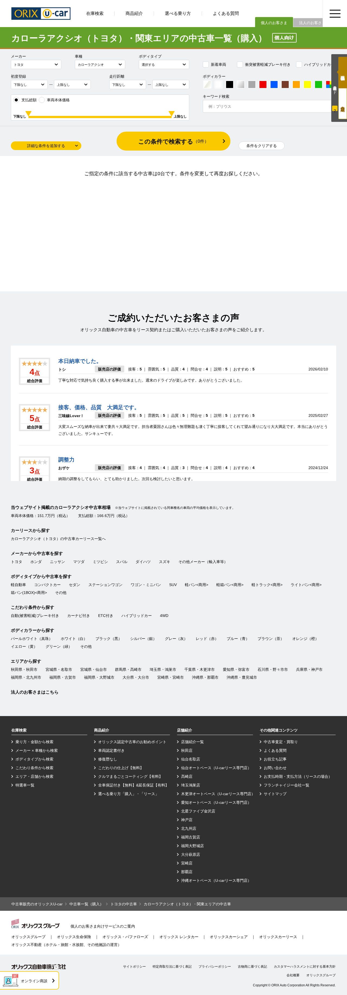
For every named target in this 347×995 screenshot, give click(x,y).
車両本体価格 (58, 100)
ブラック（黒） (108, 638)
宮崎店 (186, 863)
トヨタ (16, 562)
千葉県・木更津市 (199, 669)
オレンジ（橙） (305, 638)
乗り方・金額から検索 (34, 742)
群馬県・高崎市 (128, 669)
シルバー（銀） (143, 638)
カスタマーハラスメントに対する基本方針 (305, 966)
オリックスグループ (28, 937)
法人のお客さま (312, 23)
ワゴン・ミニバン (146, 585)
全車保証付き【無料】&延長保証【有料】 (133, 785)
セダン (74, 585)
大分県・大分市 (136, 677)
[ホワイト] (218, 84)
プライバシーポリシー (214, 966)
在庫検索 (95, 13)
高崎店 (186, 776)
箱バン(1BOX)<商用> (29, 592)
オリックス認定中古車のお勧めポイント (132, 742)
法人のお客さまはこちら (35, 692)
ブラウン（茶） (271, 638)
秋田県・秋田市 (24, 669)
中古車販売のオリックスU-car (37, 904)
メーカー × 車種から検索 (36, 750)
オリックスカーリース (278, 937)
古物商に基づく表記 (252, 966)
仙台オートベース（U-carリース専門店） (216, 768)
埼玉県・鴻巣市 (163, 669)
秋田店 (186, 750)
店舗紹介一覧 (192, 742)
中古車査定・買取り (281, 742)
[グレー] (251, 84)
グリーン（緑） (59, 646)
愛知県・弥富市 (236, 669)
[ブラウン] (285, 84)
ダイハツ (143, 562)
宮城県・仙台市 (93, 669)
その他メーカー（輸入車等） (203, 562)
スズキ (164, 562)
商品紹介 (134, 13)
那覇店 (186, 872)
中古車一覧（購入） (86, 904)
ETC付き (105, 615)
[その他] (329, 84)
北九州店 (188, 828)
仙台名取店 (190, 759)
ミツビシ (100, 562)
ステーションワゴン (105, 585)
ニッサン (57, 562)
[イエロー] (307, 84)
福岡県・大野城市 (99, 677)
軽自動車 (18, 585)
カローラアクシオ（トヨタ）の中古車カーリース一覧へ (58, 538)
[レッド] (263, 84)
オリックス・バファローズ (125, 937)
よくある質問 (226, 13)
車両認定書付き (111, 750)
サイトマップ (275, 794)
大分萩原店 (190, 854)
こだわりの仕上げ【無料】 (121, 768)
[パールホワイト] (207, 84)
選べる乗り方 (178, 13)
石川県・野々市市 (273, 669)
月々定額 (342, 103)
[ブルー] (274, 84)
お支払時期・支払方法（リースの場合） (298, 776)
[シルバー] (240, 84)
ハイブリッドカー (319, 64)
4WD (164, 615)
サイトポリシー (134, 966)
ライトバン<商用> (306, 585)
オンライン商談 (34, 981)
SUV (173, 585)
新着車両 (218, 64)
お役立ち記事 (275, 759)
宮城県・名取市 (59, 669)
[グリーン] (318, 84)
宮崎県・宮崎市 (170, 677)
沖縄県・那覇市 (205, 677)
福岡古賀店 (190, 837)
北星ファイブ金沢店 (198, 811)
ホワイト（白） (74, 638)
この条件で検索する (173, 141)
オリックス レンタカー (178, 937)
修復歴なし (107, 759)
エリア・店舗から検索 (34, 776)
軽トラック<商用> (267, 585)
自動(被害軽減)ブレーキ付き (35, 615)
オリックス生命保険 (74, 937)
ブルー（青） (238, 638)
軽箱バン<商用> (229, 585)
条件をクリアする (261, 146)
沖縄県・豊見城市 (242, 677)
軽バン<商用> (196, 585)
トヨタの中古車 (123, 904)
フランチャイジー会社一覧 (286, 785)
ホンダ (36, 562)
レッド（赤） (207, 638)
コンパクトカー (47, 585)
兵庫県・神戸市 (309, 669)
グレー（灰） (176, 638)
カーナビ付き (78, 615)
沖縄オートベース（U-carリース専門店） (216, 880)
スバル (121, 562)
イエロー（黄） (24, 646)
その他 (60, 592)
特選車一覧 (24, 785)
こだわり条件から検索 (34, 768)
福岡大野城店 (192, 846)
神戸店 (186, 820)
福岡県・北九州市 (26, 677)
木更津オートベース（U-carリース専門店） (218, 794)
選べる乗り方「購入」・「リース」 (128, 794)
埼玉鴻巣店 (190, 785)
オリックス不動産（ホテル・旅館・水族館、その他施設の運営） (66, 944)
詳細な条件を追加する (46, 146)
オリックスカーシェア (229, 937)
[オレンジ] (296, 84)
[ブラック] (229, 84)
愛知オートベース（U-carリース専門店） (216, 802)
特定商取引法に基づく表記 (172, 966)
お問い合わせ (275, 768)
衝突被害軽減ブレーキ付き (268, 64)
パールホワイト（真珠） (32, 638)
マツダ (79, 562)
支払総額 (29, 100)
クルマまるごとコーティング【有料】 (130, 776)
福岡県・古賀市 (62, 677)
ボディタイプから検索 (34, 759)
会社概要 (293, 975)
